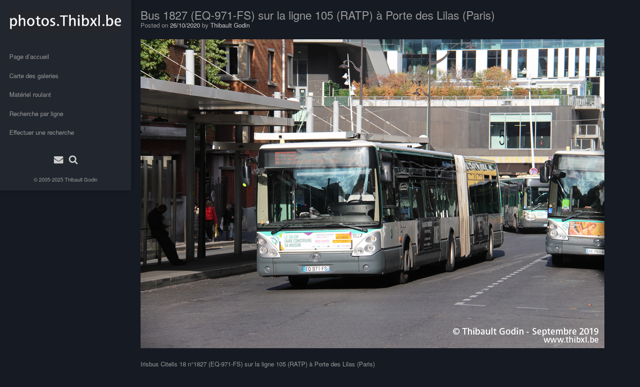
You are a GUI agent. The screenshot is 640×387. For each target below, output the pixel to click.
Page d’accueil (29, 56)
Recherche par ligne (36, 113)
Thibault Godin (81, 179)
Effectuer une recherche (41, 132)
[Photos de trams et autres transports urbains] (65, 21)
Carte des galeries (34, 75)
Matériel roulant (30, 94)
